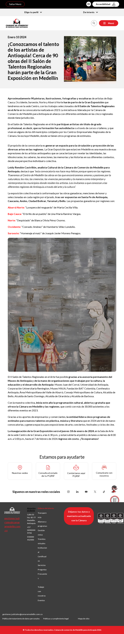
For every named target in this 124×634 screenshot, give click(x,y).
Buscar (94, 23)
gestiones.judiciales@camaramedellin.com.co (22, 614)
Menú (111, 23)
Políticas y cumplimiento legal (56, 618)
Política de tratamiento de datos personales (22, 618)
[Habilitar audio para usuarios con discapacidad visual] (88, 4)
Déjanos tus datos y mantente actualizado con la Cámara (79, 516)
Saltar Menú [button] (15, 4)
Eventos (41, 600)
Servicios (42, 565)
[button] (20, 471)
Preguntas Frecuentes (42, 573)
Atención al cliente (31, 509)
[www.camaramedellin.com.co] (17, 22)
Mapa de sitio (83, 618)
